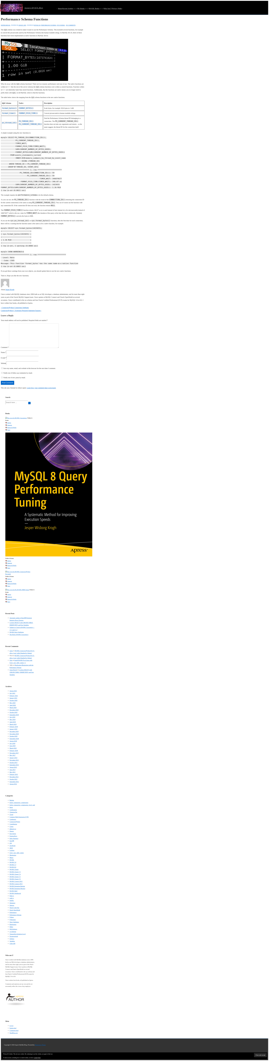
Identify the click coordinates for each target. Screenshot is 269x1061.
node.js (12, 898)
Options (12, 905)
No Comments (70, 25)
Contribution (13, 824)
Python (12, 917)
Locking (12, 850)
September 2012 (14, 781)
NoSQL (12, 900)
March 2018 (13, 748)
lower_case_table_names (17, 853)
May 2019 (12, 719)
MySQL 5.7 (13, 865)
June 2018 (12, 746)
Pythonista (13, 919)
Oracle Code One (14, 907)
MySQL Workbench (15, 893)
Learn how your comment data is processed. (41, 388)
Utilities (12, 939)
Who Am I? (108, 8)
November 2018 (14, 734)
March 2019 (13, 724)
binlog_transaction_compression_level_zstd (22, 805)
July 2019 (12, 717)
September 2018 (14, 738)
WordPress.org (14, 1033)
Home (60, 8)
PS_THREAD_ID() (26, 121)
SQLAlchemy (13, 929)
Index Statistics (14, 838)
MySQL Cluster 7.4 (15, 874)
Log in (11, 1025)
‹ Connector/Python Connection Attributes (15, 308)
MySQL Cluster (14, 869)
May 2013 (12, 772)
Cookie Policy (37, 1057)
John (11, 660)
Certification (13, 810)
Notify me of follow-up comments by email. (17, 373)
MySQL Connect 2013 (16, 884)
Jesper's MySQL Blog (33, 8)
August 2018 (13, 741)
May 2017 (12, 755)
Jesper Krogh (9, 289)
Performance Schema (48, 25)
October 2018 (13, 736)
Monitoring (13, 855)
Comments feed (14, 1030)
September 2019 (14, 715)
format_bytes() (9, 108)
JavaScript (12, 845)
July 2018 (12, 743)
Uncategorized (14, 936)
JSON (11, 848)
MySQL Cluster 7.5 (15, 876)
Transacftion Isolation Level (18, 934)
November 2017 (14, 753)
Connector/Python (15, 821)
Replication (13, 924)
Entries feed (13, 1028)
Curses (11, 826)
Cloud (11, 814)
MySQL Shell (13, 891)
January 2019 (13, 729)
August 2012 (13, 784)
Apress (9, 423)
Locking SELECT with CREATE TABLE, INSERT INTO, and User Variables (22, 672)
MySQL (12, 860)
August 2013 (13, 767)
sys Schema (61, 25)
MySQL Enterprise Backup (17, 886)
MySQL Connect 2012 (16, 881)
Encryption (13, 833)
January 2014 (13, 758)
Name (3, 352)
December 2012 (14, 777)
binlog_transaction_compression (19, 802)
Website (3, 363)
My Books (81, 8)
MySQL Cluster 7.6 (15, 879)
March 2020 (13, 707)
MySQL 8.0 (37, 25)
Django (12, 831)
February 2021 (14, 695)
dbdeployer (13, 829)
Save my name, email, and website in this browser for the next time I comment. (29, 368)
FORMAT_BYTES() (26, 108)
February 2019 (14, 726)
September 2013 (14, 765)
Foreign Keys (13, 836)
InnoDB (12, 841)
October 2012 (13, 779)
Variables (12, 941)
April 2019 (13, 722)
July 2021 (12, 693)
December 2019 (14, 710)
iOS (11, 843)
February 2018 (14, 750)
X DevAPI (12, 943)
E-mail (3, 358)
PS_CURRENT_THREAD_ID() (30, 124)
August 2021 (13, 691)
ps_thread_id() (9, 123)
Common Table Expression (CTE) (19, 817)
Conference (13, 819)
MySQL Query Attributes (17, 632)
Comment (5, 347)
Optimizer (12, 903)
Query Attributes (14, 922)
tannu (11, 651)
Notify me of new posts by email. (14, 377)
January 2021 (13, 698)
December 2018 (14, 731)
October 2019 (13, 712)
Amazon (9, 425)
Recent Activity (67, 8)
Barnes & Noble (11, 427)
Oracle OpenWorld (15, 910)
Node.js (12, 896)
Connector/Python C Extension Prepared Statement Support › (21, 310)
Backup (12, 800)
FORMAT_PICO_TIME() (28, 113)
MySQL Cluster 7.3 (15, 872)
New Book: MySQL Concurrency (19, 634)
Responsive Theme (40, 1045)
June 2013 (12, 770)
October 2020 (13, 700)
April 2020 (13, 705)
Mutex (11, 857)
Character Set (13, 812)
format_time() (9, 113)
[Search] (29, 403)
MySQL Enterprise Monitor (17, 888)
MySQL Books (94, 8)
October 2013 (13, 762)
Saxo (8, 430)
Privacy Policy (117, 8)
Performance (13, 912)
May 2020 (12, 703)
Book (11, 807)
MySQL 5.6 (13, 862)
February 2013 (14, 774)
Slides (11, 927)
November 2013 (14, 760)
